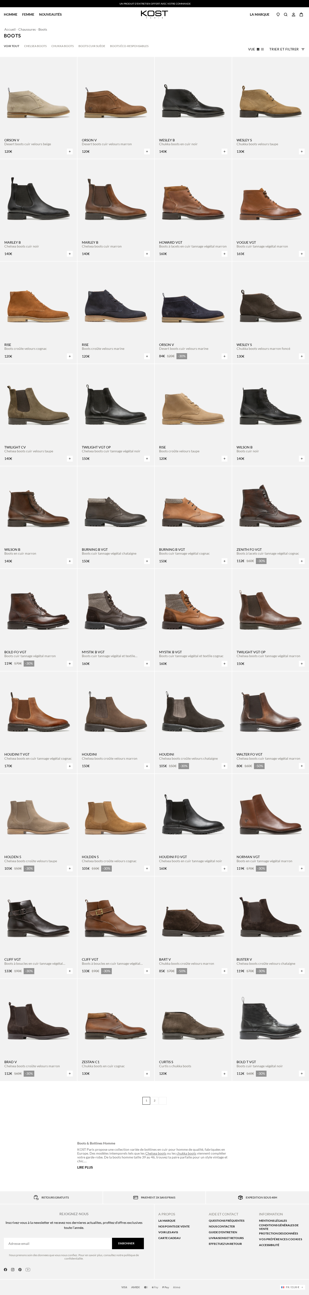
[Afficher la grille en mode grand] (258, 49)
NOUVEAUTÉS (50, 14)
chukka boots (186, 1153)
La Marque (259, 14)
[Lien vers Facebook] (5, 1269)
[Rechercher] (286, 14)
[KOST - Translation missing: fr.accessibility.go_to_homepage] (154, 14)
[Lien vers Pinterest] (20, 1269)
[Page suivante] (163, 1101)
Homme (10, 14)
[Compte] (293, 14)
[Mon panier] (301, 14)
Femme (28, 14)
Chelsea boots (155, 1153)
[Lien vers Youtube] (28, 1269)
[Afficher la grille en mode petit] (262, 49)
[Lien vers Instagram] (12, 1269)
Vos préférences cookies (280, 1239)
